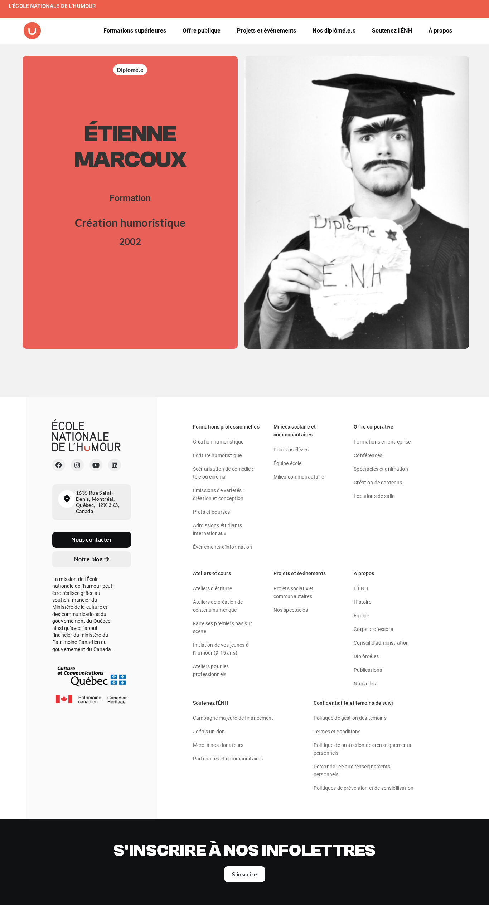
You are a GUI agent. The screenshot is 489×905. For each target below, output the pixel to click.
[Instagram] (77, 465)
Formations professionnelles (226, 427)
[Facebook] (58, 465)
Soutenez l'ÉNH (210, 703)
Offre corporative (373, 427)
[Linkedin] (114, 465)
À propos (364, 573)
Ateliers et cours (212, 573)
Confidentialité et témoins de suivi (353, 703)
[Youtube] (95, 465)
